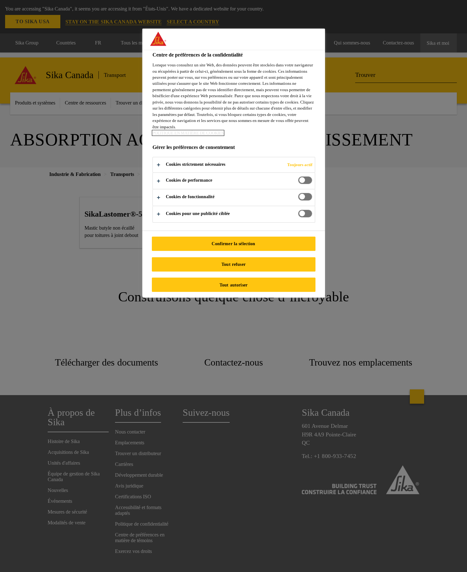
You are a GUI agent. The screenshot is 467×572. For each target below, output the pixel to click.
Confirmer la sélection (233, 243)
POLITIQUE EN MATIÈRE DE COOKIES (188, 133)
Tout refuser (233, 264)
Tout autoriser (233, 284)
